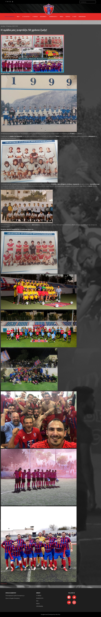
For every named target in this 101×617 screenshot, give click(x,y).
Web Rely (58, 614)
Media (61, 16)
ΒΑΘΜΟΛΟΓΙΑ (53, 16)
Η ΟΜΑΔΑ (35, 16)
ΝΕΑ (18, 16)
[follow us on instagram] (74, 602)
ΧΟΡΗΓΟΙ (68, 16)
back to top (4, 583)
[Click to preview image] (32, 53)
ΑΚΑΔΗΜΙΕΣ (43, 16)
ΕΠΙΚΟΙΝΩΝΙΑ (82, 16)
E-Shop (74, 16)
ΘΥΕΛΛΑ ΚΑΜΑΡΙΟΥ (10, 16)
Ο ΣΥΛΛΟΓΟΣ (25, 16)
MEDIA (38, 603)
